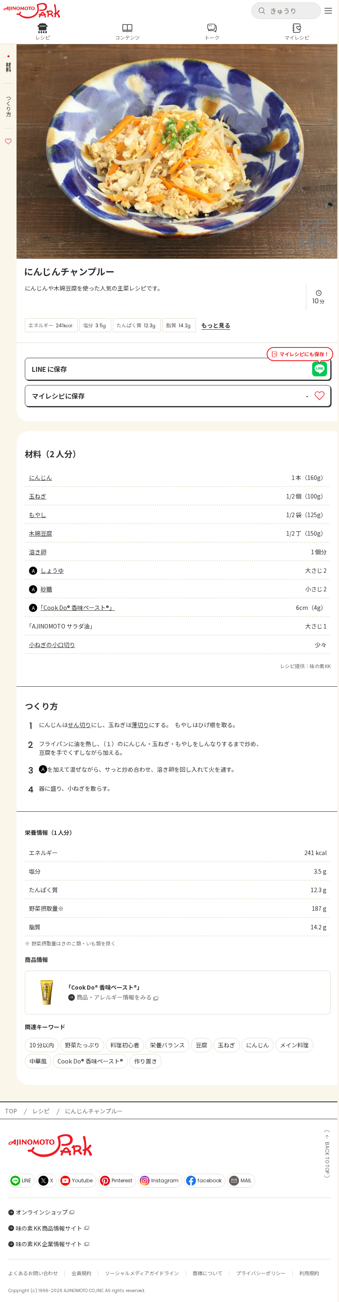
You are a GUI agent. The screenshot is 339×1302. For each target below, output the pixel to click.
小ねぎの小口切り (52, 644)
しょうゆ (52, 570)
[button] (286, 10)
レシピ (41, 1111)
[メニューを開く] (328, 10)
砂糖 (46, 589)
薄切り (140, 725)
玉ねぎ (37, 496)
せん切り (79, 725)
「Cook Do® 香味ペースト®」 (78, 607)
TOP (11, 1111)
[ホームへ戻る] (31, 11)
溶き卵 (37, 552)
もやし (37, 514)
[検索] (262, 11)
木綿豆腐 (40, 533)
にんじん (40, 477)
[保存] (8, 140)
